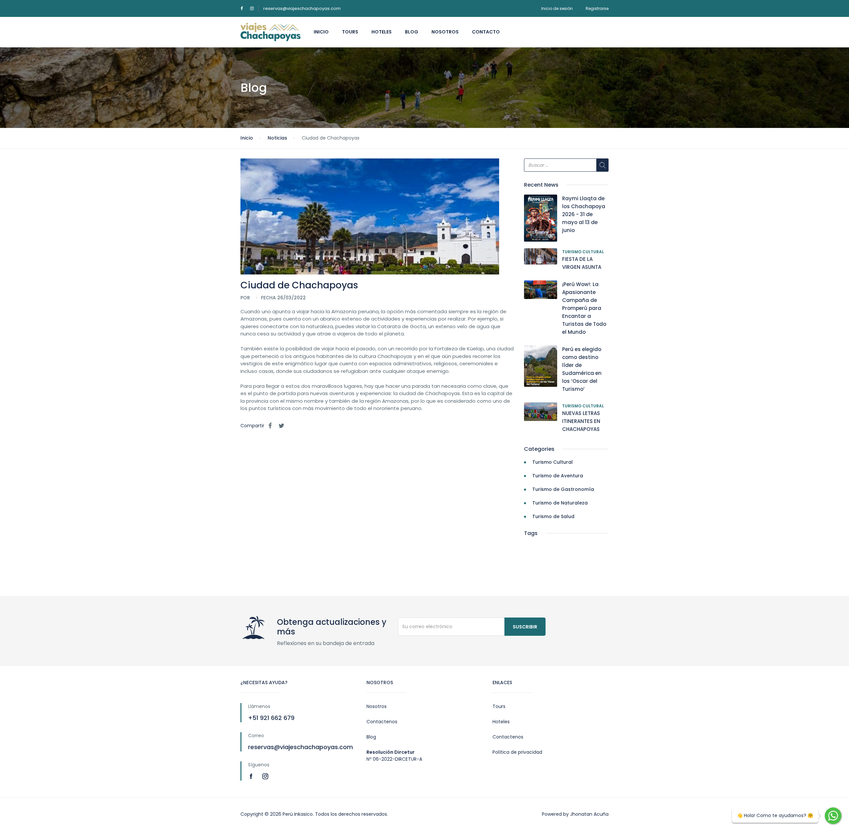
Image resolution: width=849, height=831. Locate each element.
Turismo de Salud (553, 516)
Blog (411, 32)
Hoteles (381, 32)
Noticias (277, 138)
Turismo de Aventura (557, 475)
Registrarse (597, 8)
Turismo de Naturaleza (560, 503)
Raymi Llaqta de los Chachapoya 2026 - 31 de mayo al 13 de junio (583, 214)
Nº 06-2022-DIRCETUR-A (394, 759)
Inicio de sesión (557, 8)
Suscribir (525, 626)
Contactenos (381, 721)
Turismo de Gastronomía (563, 489)
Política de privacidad (517, 752)
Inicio (321, 32)
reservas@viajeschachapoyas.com (302, 8)
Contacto (486, 32)
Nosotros (445, 32)
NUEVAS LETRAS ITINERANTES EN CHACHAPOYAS (581, 421)
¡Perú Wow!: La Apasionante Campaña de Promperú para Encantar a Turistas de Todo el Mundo (584, 308)
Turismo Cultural (583, 252)
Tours (350, 32)
